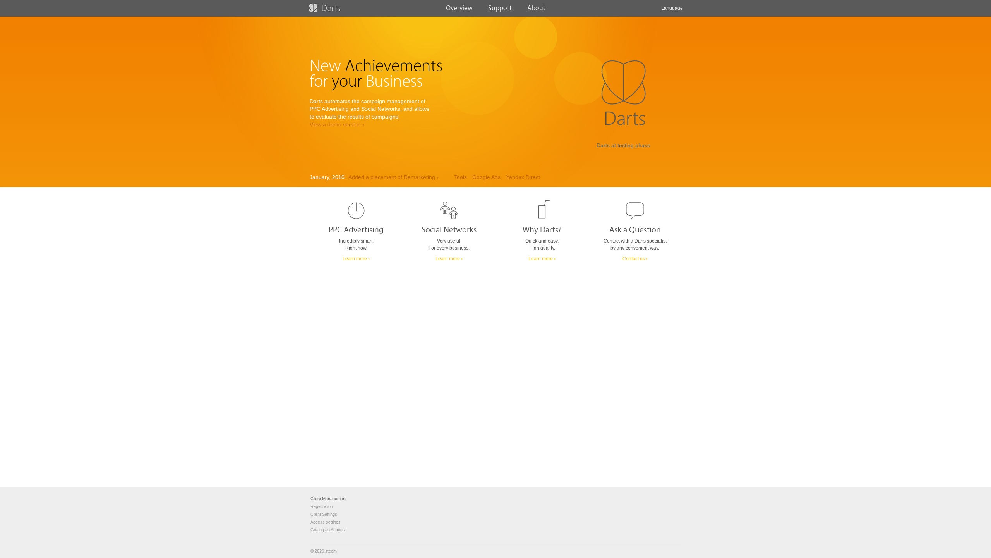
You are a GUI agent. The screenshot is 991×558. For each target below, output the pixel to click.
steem (331, 551)
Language (672, 8)
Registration (321, 506)
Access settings (325, 522)
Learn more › (356, 259)
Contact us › (635, 259)
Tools (489, 178)
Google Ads (515, 178)
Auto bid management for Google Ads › (402, 178)
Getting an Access (327, 529)
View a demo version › (337, 124)
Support (500, 8)
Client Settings (323, 514)
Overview (459, 8)
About (536, 8)
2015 (471, 178)
